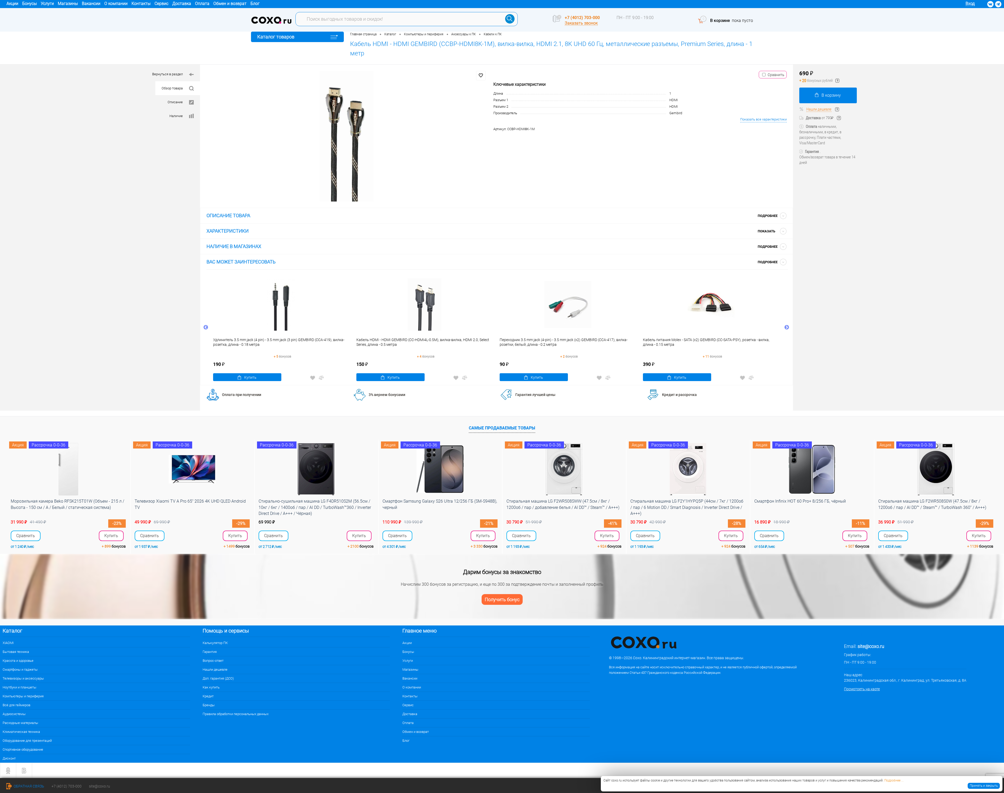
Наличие (176, 116)
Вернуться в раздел (167, 74)
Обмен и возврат (230, 3)
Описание (175, 102)
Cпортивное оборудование (23, 749)
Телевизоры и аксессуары (23, 678)
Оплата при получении (241, 395)
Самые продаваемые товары (502, 428)
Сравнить (776, 75)
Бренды (209, 705)
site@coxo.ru (871, 646)
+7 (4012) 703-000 (582, 17)
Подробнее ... (894, 780)
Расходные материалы (20, 723)
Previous (205, 327)
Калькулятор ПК (215, 643)
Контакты (141, 3)
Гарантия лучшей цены (535, 395)
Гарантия (210, 652)
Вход (970, 3)
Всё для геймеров (16, 705)
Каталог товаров (275, 36)
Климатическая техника (21, 732)
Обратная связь (28, 786)
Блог (255, 3)
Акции (12, 3)
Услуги (47, 3)
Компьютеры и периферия (23, 696)
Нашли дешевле (818, 109)
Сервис (161, 3)
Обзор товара (172, 88)
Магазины (68, 3)
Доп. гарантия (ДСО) (218, 678)
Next (786, 327)
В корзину (831, 95)
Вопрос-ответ (213, 661)
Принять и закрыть (984, 786)
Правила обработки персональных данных (236, 714)
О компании (116, 3)
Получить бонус (502, 599)
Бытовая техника (16, 652)
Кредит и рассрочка (679, 395)
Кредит (208, 696)
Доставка (181, 3)
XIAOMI (8, 643)
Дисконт (9, 758)
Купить (250, 377)
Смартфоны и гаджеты (20, 669)
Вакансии (91, 3)
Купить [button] (111, 535)
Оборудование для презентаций (27, 741)
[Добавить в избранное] (481, 75)
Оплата (202, 3)
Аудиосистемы (14, 714)
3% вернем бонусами (387, 395)
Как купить (211, 687)
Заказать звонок (581, 23)
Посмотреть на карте (862, 689)
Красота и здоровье (18, 661)
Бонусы (29, 3)
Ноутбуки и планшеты (19, 687)
